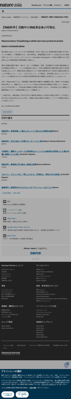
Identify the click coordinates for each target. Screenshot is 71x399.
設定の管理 (33, 388)
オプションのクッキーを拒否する (22, 394)
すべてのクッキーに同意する (7, 394)
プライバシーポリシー (48, 384)
